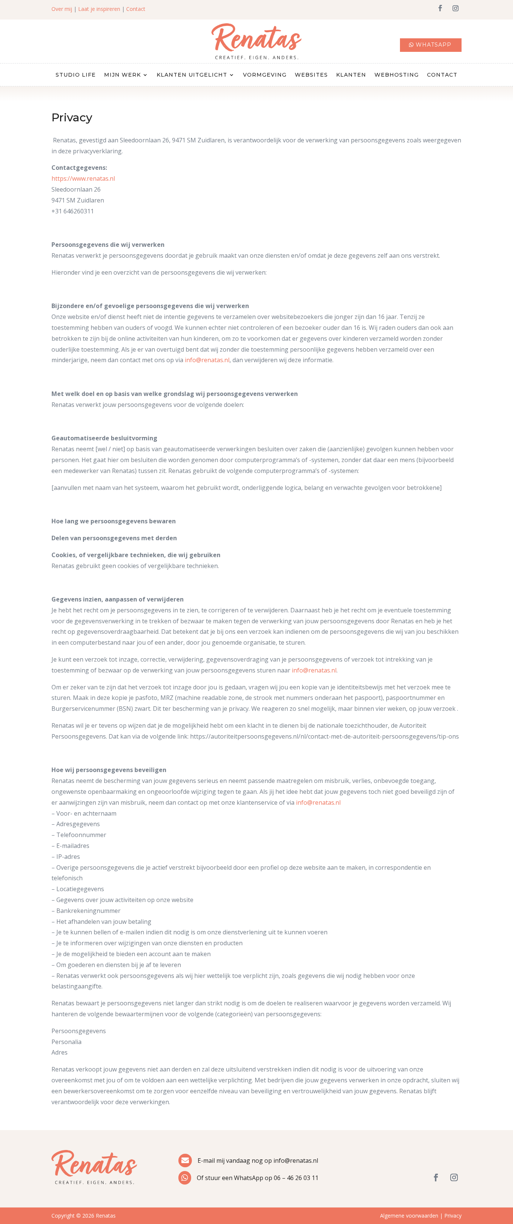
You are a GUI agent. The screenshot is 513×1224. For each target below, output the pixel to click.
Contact (135, 8)
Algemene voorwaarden (409, 1215)
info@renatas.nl (207, 360)
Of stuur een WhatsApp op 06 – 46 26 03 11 (257, 1178)
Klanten (351, 75)
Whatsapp (433, 44)
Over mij (61, 8)
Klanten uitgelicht (192, 75)
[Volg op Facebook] (440, 8)
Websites (311, 75)
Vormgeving (265, 75)
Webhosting (396, 75)
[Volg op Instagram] (456, 8)
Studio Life (76, 75)
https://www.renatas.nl (83, 178)
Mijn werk (122, 75)
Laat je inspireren (99, 8)
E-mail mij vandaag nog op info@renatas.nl (258, 1160)
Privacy (453, 1215)
